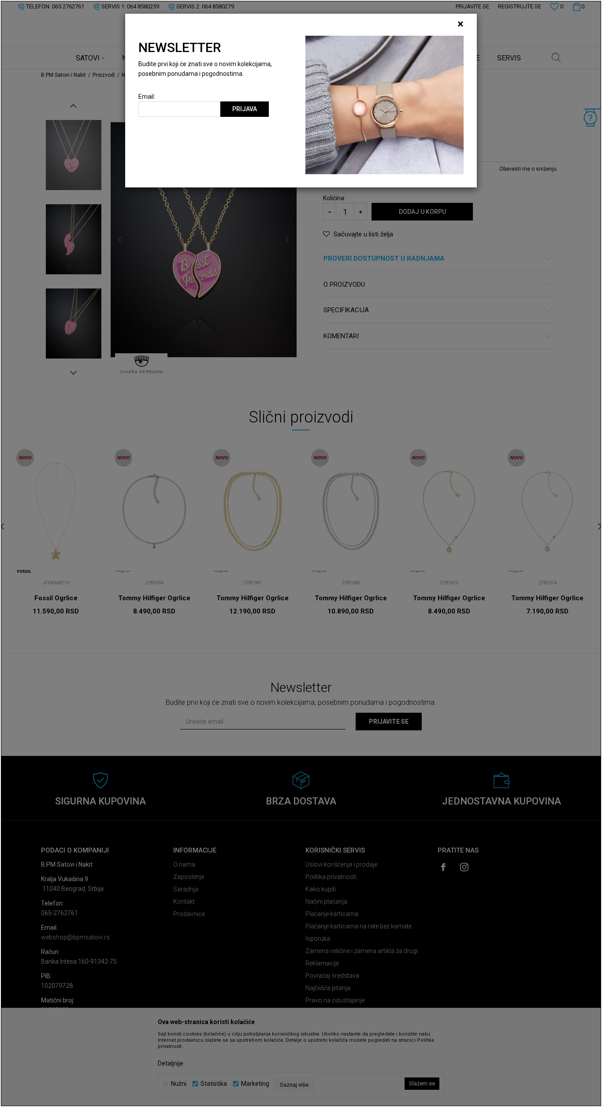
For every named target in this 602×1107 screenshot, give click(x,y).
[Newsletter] (384, 104)
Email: (146, 96)
